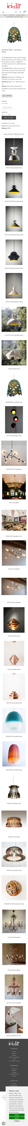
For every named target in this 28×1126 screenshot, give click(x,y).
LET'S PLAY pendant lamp (14, 435)
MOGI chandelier (14, 502)
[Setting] (20, 12)
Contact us (14, 1068)
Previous (2, 34)
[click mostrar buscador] (16, 12)
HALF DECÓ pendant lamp (14, 703)
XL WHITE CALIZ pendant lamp (14, 335)
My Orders (14, 1083)
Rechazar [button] (17, 1118)
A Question (7, 96)
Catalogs (14, 1072)
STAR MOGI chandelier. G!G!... (14, 536)
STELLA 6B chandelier (14, 970)
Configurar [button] (17, 1120)
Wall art (14, 1051)
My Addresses (14, 1085)
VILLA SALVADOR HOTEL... (13, 1035)
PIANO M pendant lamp (14, 803)
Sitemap (14, 1076)
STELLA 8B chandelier (14, 937)
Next (26, 34)
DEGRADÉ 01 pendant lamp (14, 770)
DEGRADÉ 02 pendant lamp (14, 736)
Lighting (14, 1055)
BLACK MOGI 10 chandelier (14, 469)
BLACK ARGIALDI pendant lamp (14, 268)
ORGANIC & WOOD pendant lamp (14, 904)
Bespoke (14, 1070)
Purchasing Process (14, 1074)
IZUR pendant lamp (14, 368)
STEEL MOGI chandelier (14, 602)
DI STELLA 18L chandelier (14, 1003)
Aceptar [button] (17, 1115)
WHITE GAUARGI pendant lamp (14, 234)
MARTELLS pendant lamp (14, 870)
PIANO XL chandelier (14, 837)
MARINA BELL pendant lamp (14, 402)
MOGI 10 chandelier (14, 569)
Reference (4, 128)
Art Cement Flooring (14, 1060)
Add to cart (9, 117)
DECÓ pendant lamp (14, 636)
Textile (14, 1059)
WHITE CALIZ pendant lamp (14, 167)
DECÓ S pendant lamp (13, 669)
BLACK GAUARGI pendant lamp (14, 201)
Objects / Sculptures (14, 1057)
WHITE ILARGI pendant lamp (14, 301)
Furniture (14, 1053)
